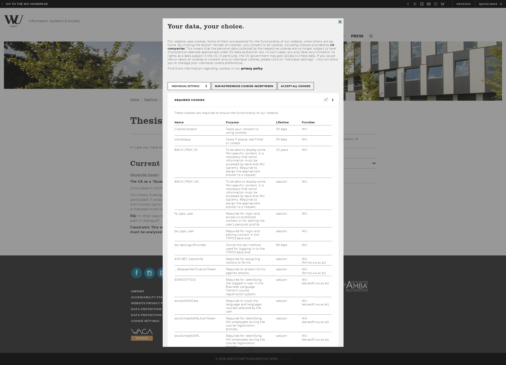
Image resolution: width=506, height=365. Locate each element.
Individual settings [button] (185, 85)
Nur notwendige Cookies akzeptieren (244, 85)
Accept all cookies (296, 85)
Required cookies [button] (189, 99)
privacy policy (251, 68)
